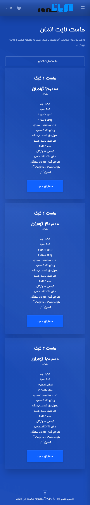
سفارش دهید (45, 186)
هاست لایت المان (47, 61)
